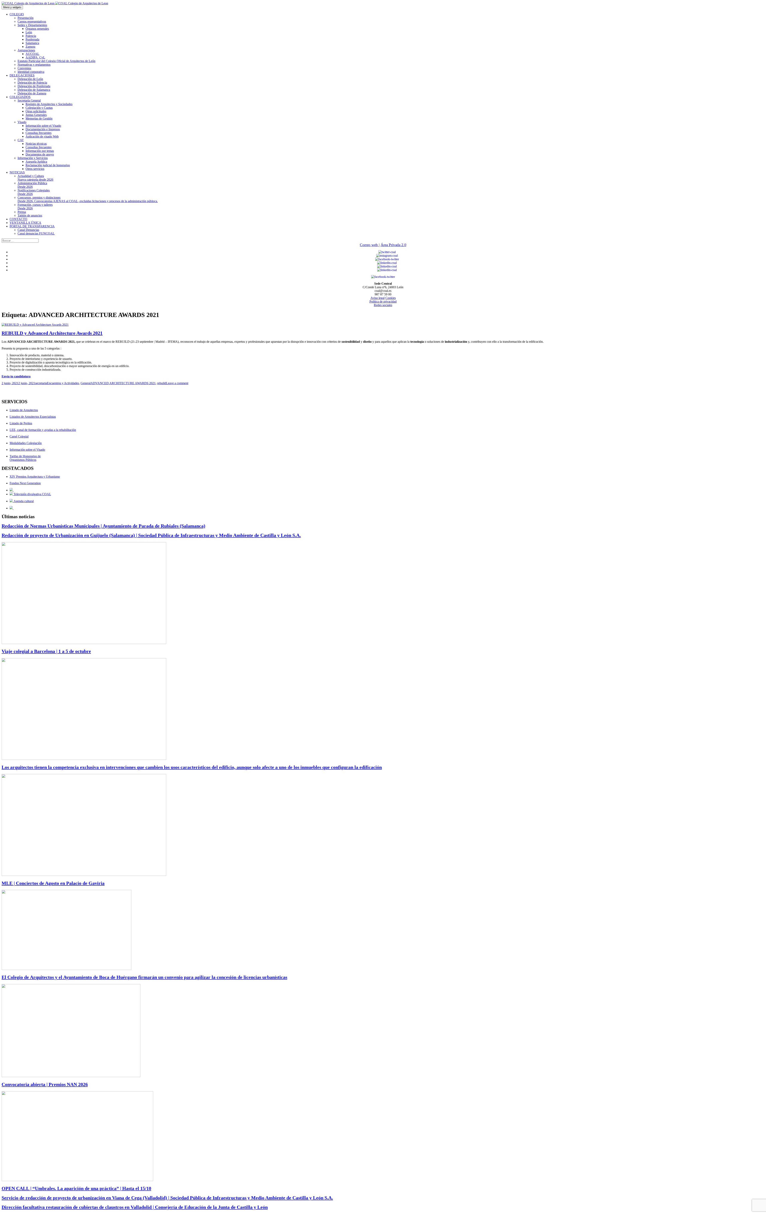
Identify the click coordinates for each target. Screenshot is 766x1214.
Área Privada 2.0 (393, 245)
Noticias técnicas (36, 143)
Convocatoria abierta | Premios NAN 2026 (45, 1084)
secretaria (41, 383)
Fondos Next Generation (25, 483)
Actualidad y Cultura (35, 177)
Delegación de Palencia (32, 82)
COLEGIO (17, 14)
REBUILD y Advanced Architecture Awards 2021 (52, 333)
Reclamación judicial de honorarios (48, 165)
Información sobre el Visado (43, 125)
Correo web (369, 245)
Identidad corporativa (31, 71)
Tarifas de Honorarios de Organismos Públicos (25, 458)
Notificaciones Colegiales (34, 192)
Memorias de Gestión (39, 118)
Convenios (24, 68)
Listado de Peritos (21, 423)
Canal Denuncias (28, 230)
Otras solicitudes (36, 111)
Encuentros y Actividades (63, 383)
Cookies (390, 298)
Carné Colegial (19, 436)
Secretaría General (29, 100)
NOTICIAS (17, 172)
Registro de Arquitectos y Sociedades (49, 104)
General (86, 383)
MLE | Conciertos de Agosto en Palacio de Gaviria (53, 883)
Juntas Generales (36, 115)
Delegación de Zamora (32, 93)
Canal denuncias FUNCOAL (36, 233)
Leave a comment (177, 383)
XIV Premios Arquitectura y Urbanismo (35, 476)
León (29, 32)
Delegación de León (30, 79)
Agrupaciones (26, 50)
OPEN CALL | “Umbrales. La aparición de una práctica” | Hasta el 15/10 (76, 1188)
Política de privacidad (383, 301)
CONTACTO (18, 219)
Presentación (26, 18)
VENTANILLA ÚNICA (25, 222)
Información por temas (40, 150)
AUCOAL (32, 53)
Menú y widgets (12, 7)
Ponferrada (32, 39)
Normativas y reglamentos (34, 64)
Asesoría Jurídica (36, 161)
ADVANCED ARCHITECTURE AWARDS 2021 (123, 383)
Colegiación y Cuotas (39, 107)
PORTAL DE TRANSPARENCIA (32, 226)
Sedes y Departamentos (32, 25)
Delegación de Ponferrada (34, 86)
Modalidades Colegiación (26, 443)
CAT (21, 140)
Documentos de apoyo (40, 154)
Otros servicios (35, 168)
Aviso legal (377, 298)
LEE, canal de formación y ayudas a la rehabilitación (43, 430)
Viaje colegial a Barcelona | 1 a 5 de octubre (46, 651)
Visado (22, 122)
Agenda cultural (23, 501)
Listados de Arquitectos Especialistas (33, 416)
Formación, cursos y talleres (35, 206)
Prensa (22, 212)
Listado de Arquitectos (24, 410)
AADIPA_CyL (35, 57)
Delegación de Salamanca (34, 89)
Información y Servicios (33, 158)
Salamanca (32, 43)
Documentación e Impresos (43, 129)
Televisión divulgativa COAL (32, 494)
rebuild (161, 383)
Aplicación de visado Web (42, 136)
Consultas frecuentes (38, 133)
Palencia (31, 36)
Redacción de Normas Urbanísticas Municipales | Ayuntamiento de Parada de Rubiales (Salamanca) (103, 526)
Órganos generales (37, 28)
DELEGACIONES (22, 75)
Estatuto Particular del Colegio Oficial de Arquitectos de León (56, 61)
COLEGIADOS (20, 97)
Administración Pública (32, 184)
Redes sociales (383, 305)
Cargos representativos (32, 21)
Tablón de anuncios (30, 215)
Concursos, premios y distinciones (88, 199)
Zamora (30, 46)
